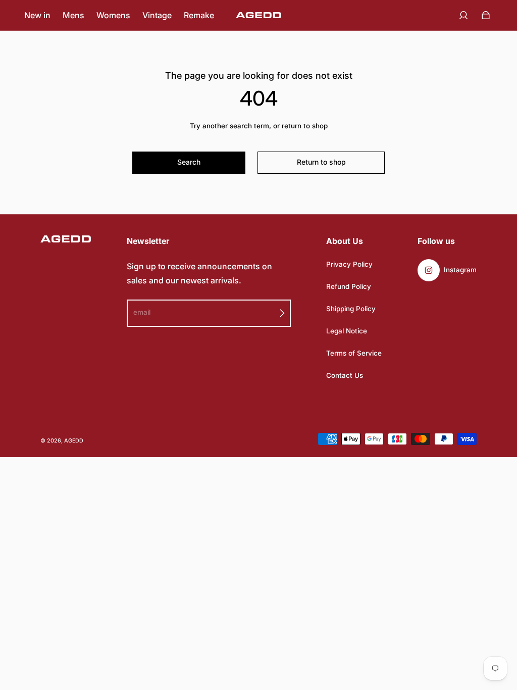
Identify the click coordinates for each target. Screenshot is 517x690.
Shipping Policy (351, 309)
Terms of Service (354, 353)
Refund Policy (348, 286)
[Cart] (486, 15)
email (141, 312)
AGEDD (73, 440)
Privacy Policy (349, 264)
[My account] (463, 15)
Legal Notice (346, 331)
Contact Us (344, 375)
